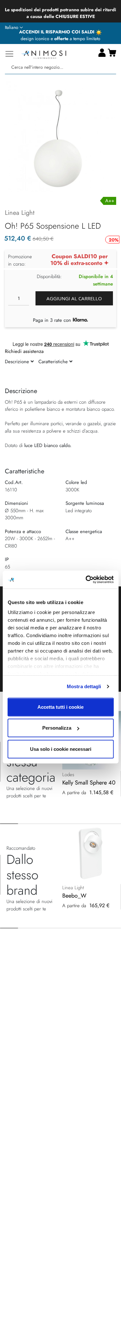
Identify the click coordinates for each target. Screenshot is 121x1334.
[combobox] (60, 67)
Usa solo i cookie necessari (60, 748)
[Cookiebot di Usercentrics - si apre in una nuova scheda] (86, 579)
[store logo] (43, 54)
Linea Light (20, 212)
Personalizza (56, 728)
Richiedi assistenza (24, 351)
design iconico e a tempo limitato (60, 38)
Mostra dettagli (84, 686)
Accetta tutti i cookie (60, 706)
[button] (14, 27)
